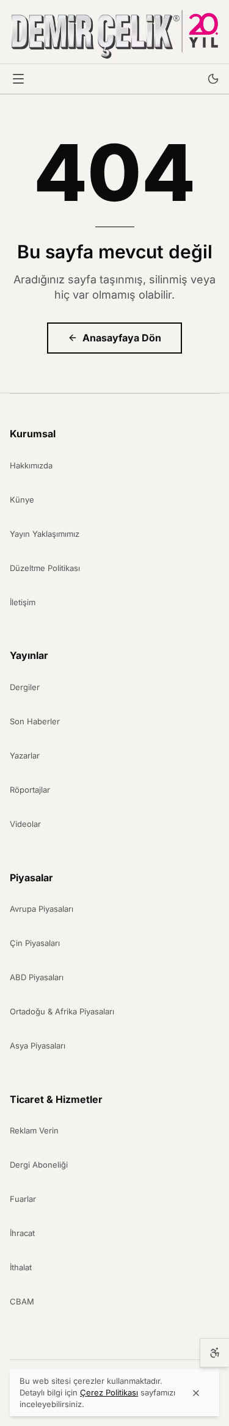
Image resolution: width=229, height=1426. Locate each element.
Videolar (25, 824)
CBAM (22, 1301)
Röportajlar (30, 790)
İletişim (22, 602)
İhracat (22, 1233)
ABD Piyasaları (37, 977)
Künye (22, 499)
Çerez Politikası (109, 1392)
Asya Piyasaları (37, 1045)
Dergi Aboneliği (39, 1165)
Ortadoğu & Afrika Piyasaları (62, 1011)
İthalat (21, 1267)
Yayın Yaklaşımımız (44, 534)
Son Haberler (35, 721)
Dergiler (25, 687)
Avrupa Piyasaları (41, 909)
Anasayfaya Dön (121, 338)
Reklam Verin (34, 1130)
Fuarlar (23, 1199)
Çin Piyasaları (35, 943)
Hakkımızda (31, 465)
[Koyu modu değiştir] (213, 79)
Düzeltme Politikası (45, 568)
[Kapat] (196, 1393)
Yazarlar (25, 755)
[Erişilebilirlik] (214, 1352)
